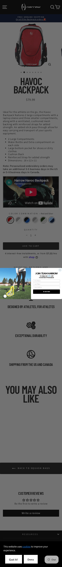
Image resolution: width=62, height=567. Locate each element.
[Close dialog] (60, 270)
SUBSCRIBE (46, 291)
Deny (31, 559)
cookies (26, 546)
